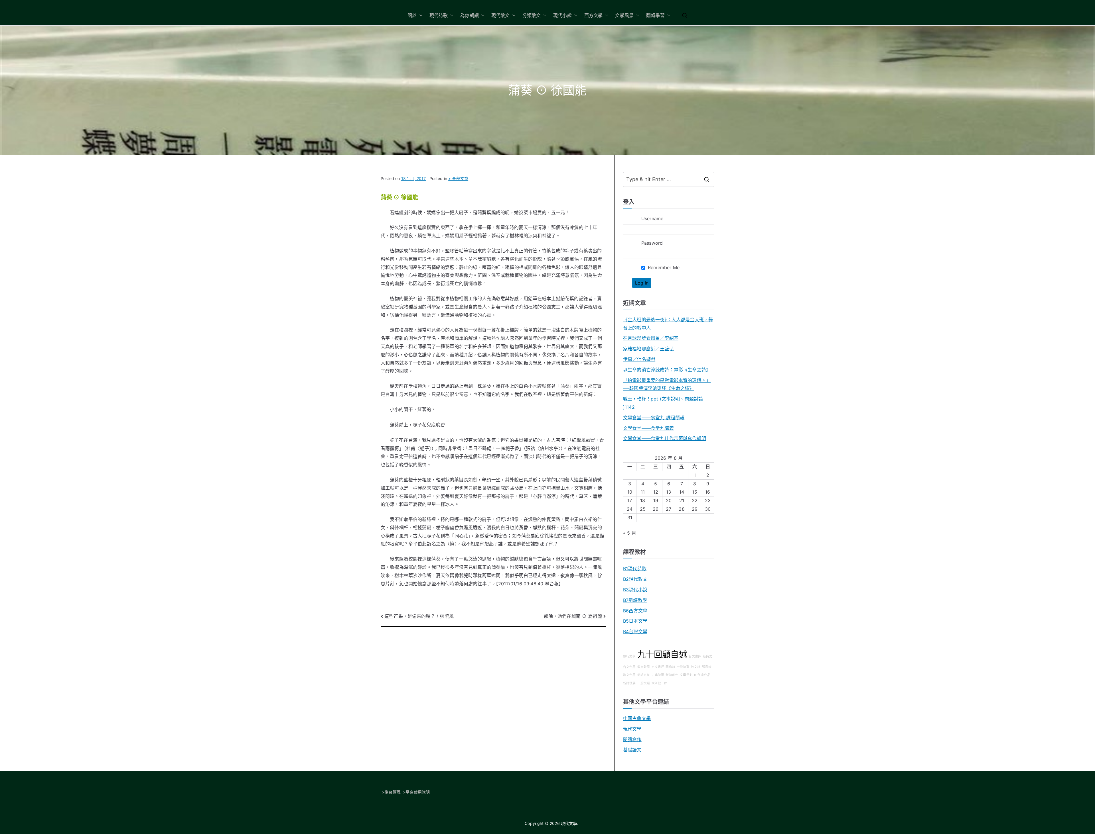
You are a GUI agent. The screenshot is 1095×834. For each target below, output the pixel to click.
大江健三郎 (660, 683)
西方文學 (593, 15)
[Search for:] (668, 179)
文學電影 (686, 675)
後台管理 (392, 792)
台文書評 (695, 656)
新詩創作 (672, 675)
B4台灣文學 (635, 631)
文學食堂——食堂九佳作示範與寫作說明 (664, 438)
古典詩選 (658, 675)
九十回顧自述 (662, 654)
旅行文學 (629, 656)
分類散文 (531, 15)
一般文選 (643, 683)
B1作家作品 (702, 675)
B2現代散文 (635, 579)
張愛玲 (706, 667)
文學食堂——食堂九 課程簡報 (653, 417)
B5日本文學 (635, 621)
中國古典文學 (637, 718)
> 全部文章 (458, 178)
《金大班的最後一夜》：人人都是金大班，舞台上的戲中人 (668, 324)
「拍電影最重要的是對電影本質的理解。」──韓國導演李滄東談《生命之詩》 (667, 384)
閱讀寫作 (632, 739)
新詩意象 (643, 675)
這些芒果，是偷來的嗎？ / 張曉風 (419, 616)
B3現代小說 (635, 589)
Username (652, 218)
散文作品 (629, 675)
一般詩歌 (683, 667)
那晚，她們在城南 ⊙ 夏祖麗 (573, 616)
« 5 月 (629, 533)
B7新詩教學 (635, 600)
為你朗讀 (469, 15)
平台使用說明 (417, 792)
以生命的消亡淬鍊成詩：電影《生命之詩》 (667, 370)
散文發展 (643, 667)
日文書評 (658, 667)
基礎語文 (632, 750)
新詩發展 (629, 683)
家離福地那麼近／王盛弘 (648, 348)
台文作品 (629, 667)
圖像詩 (670, 667)
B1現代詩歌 (634, 568)
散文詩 (695, 667)
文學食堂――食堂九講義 (648, 428)
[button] (420, 15)
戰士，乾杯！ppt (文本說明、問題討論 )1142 (663, 403)
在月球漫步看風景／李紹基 (650, 338)
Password (652, 243)
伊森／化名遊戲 (639, 359)
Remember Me (663, 267)
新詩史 (707, 656)
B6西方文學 (635, 611)
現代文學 (632, 729)
